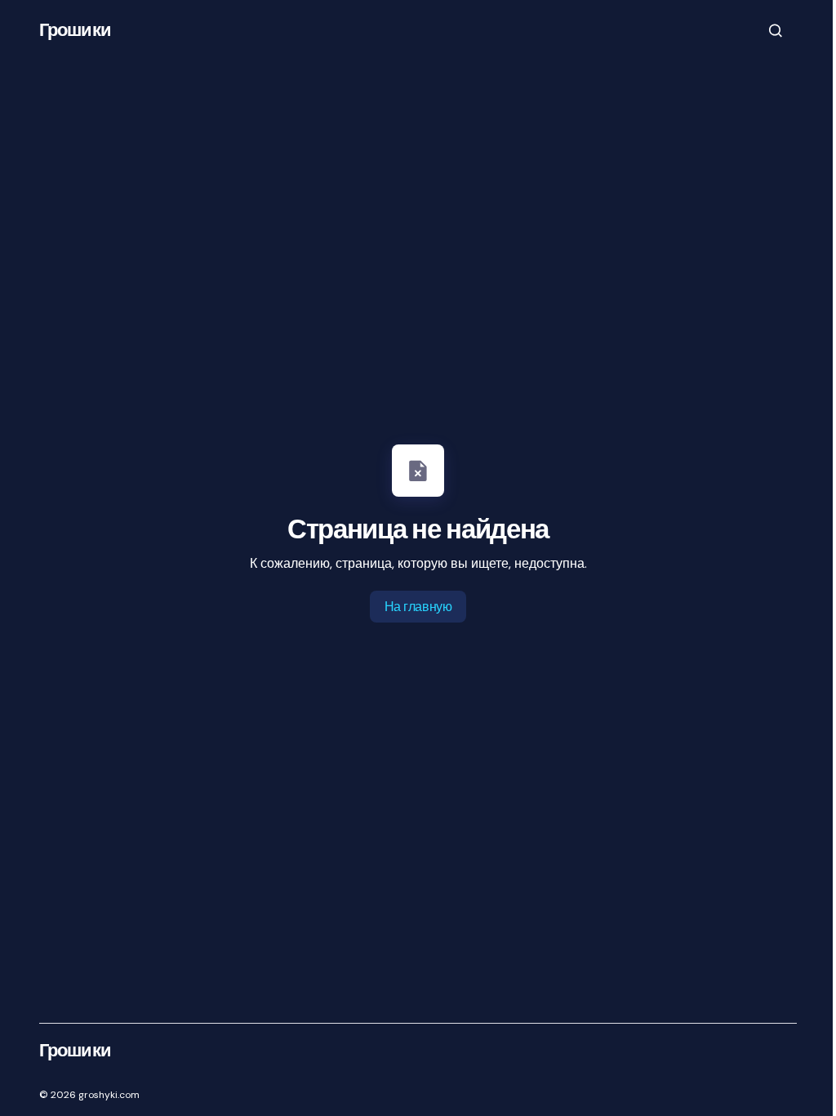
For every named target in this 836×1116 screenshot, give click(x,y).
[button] (775, 30)
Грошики (75, 30)
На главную (418, 606)
